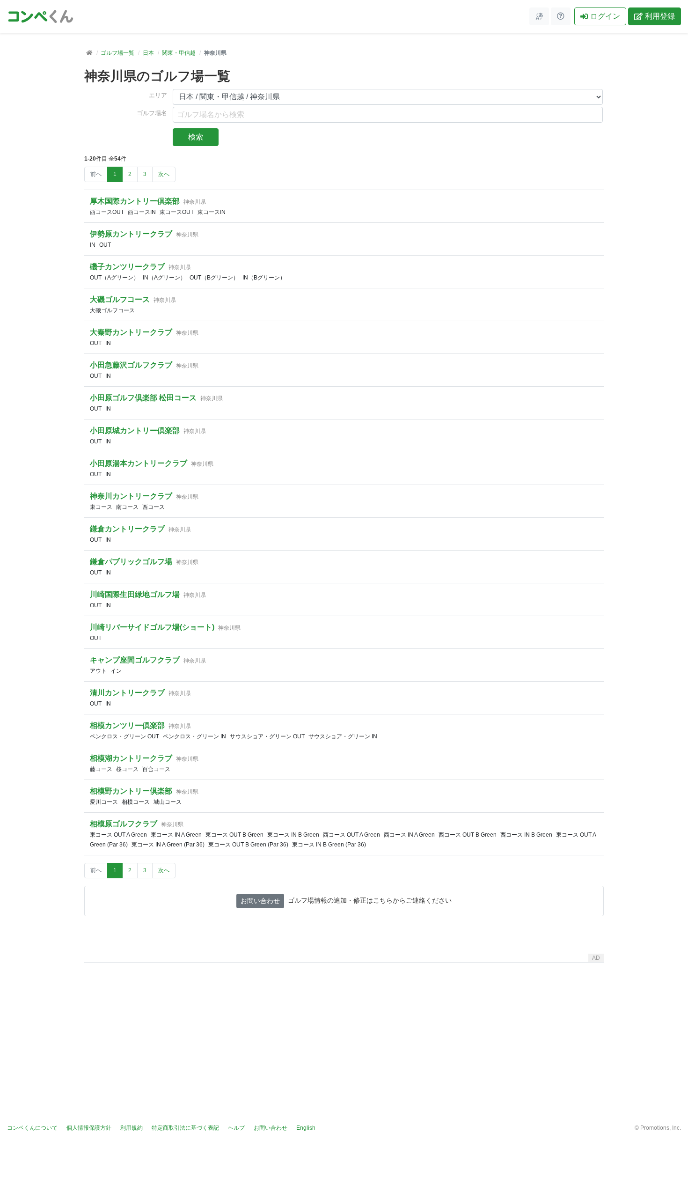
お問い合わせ (260, 901)
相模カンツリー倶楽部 (127, 725)
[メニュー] (539, 16)
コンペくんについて (32, 1128)
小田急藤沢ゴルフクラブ (131, 365)
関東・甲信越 (179, 53)
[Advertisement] (344, 1031)
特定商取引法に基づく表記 (185, 1128)
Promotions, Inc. (660, 1128)
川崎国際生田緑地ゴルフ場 (135, 594)
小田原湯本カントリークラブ (138, 463)
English (305, 1128)
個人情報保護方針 (88, 1128)
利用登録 (660, 16)
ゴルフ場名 (152, 113)
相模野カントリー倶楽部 (131, 791)
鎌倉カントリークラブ (127, 529)
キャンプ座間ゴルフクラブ (135, 660)
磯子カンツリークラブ (127, 267)
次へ (163, 174)
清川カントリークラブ (127, 693)
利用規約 (131, 1128)
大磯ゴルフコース (120, 299)
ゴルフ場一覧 (117, 53)
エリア (158, 95)
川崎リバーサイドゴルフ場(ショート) (152, 627)
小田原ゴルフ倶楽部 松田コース (143, 398)
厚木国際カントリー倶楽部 (135, 201)
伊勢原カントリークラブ (131, 234)
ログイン (605, 16)
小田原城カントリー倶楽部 (135, 430)
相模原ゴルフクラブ (123, 824)
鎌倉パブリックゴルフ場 (131, 562)
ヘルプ (236, 1128)
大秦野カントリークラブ (131, 332)
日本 (148, 53)
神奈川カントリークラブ (131, 496)
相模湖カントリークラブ (131, 758)
